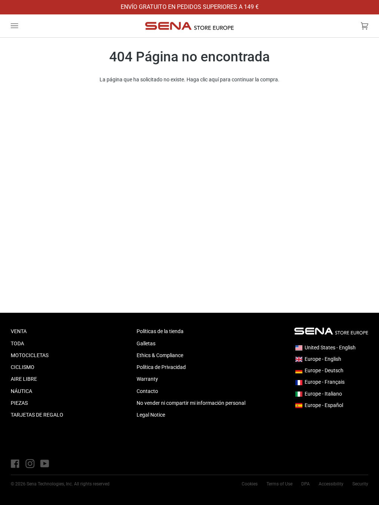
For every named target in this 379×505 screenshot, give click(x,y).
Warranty (147, 379)
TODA (17, 343)
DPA (305, 484)
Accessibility (331, 484)
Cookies (250, 484)
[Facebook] (15, 463)
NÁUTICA (21, 391)
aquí (214, 79)
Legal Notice (151, 415)
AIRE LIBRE (24, 379)
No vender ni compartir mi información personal (191, 403)
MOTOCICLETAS (29, 355)
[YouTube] (44, 463)
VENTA (19, 331)
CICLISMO (22, 367)
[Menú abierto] (22, 25)
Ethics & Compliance (160, 355)
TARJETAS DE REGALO (37, 415)
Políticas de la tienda (160, 331)
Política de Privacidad (161, 367)
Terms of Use (279, 484)
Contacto (147, 391)
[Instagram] (30, 463)
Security (360, 484)
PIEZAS (19, 403)
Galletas (146, 343)
